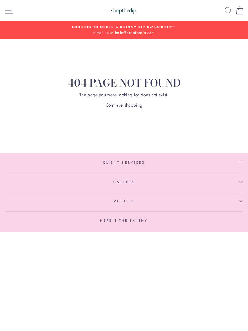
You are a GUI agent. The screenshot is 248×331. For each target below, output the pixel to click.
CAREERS (123, 181)
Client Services (124, 162)
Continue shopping (124, 105)
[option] (124, 30)
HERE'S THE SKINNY (124, 220)
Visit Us (124, 201)
